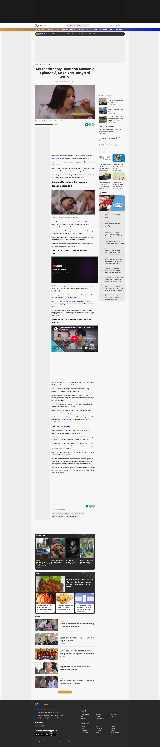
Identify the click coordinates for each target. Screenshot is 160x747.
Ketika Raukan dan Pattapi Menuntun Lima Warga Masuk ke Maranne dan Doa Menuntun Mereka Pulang (86, 564)
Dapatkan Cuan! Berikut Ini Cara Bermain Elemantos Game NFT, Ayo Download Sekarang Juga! (118, 170)
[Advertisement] (80, 11)
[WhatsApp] (89, 124)
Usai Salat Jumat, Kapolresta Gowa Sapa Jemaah (77, 639)
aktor (73, 389)
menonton (65, 419)
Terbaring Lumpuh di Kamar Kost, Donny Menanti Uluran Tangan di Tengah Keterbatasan (57, 564)
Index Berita (65, 692)
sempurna (55, 448)
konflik (69, 233)
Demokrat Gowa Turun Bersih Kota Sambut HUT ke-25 (115, 109)
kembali (74, 304)
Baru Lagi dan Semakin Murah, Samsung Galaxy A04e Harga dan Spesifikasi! (114, 252)
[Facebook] (86, 124)
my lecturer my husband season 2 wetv (58, 516)
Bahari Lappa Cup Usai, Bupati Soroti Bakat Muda (58, 34)
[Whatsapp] (40, 725)
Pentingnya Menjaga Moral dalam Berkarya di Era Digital (72, 563)
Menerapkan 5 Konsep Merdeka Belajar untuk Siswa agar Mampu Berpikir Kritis (114, 235)
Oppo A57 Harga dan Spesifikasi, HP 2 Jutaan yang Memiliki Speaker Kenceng (112, 271)
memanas (72, 301)
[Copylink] (93, 124)
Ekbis (49, 64)
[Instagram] (43, 725)
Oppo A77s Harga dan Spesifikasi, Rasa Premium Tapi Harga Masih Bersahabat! (113, 298)
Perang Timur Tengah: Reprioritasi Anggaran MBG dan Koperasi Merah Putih (43, 565)
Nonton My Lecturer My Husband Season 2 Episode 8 (73, 516)
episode (58, 162)
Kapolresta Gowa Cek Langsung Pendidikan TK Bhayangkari (109, 138)
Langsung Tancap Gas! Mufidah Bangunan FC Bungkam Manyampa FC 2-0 (77, 654)
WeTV (55, 315)
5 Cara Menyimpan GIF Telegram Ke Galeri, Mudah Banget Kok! (114, 225)
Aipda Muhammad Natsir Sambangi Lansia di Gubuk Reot (77, 625)
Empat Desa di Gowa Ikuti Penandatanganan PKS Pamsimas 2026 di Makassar (116, 119)
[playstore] (50, 736)
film (53, 513)
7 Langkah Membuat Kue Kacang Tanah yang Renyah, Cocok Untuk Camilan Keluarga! (65, 608)
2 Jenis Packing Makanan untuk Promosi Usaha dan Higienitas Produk (117, 186)
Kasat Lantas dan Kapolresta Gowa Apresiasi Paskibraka (77, 682)
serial (53, 177)
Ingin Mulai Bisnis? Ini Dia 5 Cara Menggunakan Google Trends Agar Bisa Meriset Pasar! (105, 169)
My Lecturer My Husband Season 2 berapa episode (63, 513)
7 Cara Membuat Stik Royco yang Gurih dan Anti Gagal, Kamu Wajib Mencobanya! (45, 608)
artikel (73, 464)
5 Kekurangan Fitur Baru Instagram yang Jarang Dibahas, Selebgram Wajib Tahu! (84, 608)
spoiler (66, 431)
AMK (71, 741)
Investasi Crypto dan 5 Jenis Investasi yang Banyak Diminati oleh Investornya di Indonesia (104, 187)
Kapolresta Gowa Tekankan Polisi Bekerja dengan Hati (75, 668)
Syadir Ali (58, 81)
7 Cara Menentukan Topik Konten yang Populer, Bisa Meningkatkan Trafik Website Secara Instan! (113, 262)
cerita (72, 437)
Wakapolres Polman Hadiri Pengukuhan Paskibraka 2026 (109, 145)
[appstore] (40, 736)
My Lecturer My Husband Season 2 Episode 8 (78, 513)
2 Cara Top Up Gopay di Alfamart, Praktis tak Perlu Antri (113, 216)
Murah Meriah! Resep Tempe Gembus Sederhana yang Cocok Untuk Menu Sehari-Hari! (80, 583)
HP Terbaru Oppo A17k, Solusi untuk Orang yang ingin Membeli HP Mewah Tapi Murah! (114, 280)
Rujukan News (40, 64)
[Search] (68, 25)
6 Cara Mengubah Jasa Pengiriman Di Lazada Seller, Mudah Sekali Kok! (114, 243)
